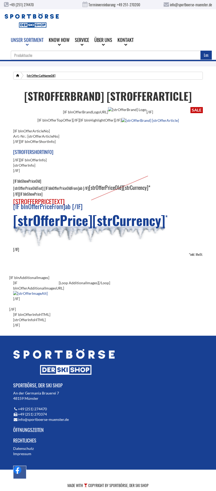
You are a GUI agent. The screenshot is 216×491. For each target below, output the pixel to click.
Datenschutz (23, 448)
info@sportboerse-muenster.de (190, 4)
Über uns (103, 39)
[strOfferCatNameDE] (41, 75)
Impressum (22, 453)
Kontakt (125, 39)
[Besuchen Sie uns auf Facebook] (19, 472)
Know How (59, 39)
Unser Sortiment (27, 39)
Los (206, 55)
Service (82, 39)
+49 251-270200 (128, 4)
